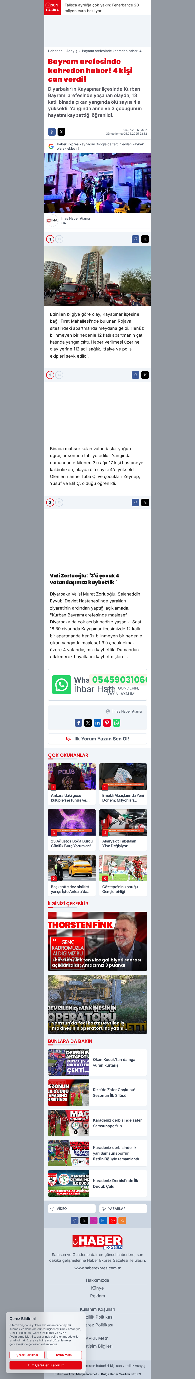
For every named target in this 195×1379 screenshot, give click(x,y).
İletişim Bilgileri (97, 1346)
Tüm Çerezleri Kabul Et (46, 1365)
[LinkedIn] (103, 1220)
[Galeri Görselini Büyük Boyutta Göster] (97, 276)
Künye (97, 1287)
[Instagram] (94, 1220)
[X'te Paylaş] (61, 132)
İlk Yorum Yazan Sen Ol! (101, 739)
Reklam (97, 1295)
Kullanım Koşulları (97, 1309)
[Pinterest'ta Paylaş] (107, 723)
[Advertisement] (97, 31)
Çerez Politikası (97, 1324)
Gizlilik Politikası (97, 1317)
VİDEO (62, 1209)
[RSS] (122, 1220)
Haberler (55, 51)
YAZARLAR (117, 1209)
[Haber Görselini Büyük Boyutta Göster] (97, 183)
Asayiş (71, 51)
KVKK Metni (98, 1338)
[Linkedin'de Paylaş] (97, 723)
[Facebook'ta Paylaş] (52, 132)
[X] (84, 1220)
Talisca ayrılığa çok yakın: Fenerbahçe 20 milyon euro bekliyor (101, 8)
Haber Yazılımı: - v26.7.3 (97, 1374)
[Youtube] (113, 1220)
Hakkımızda (97, 1280)
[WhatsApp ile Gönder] (116, 723)
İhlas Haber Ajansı (75, 220)
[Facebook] (74, 1220)
